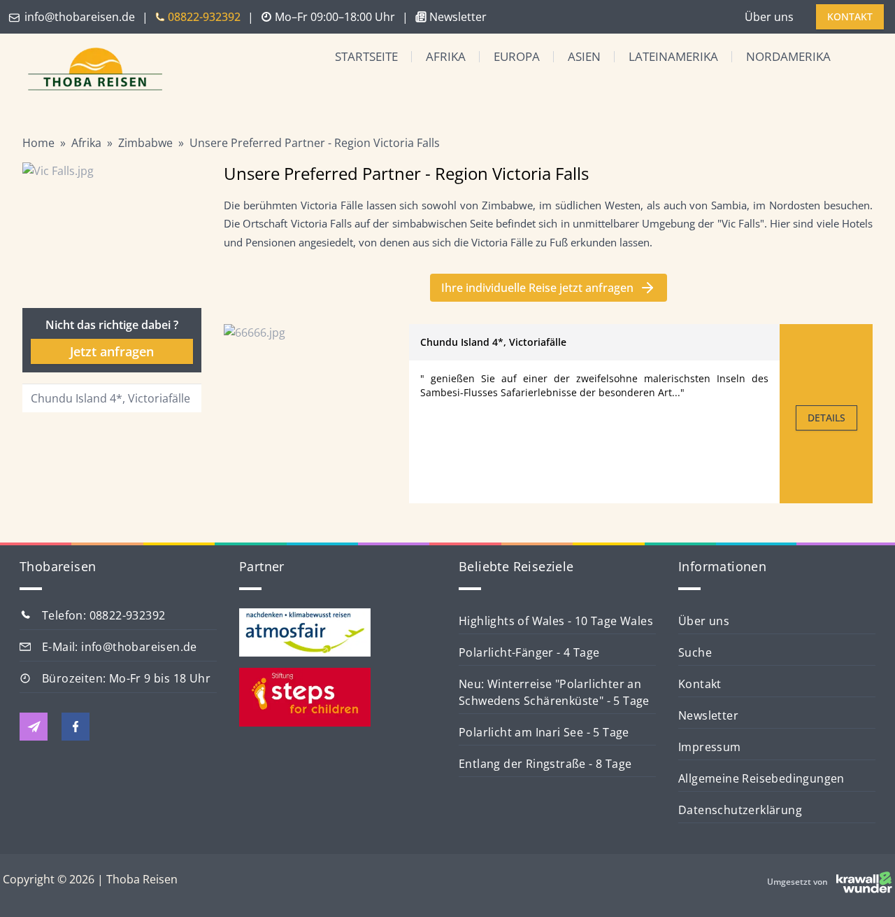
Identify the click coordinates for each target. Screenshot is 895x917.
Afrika (446, 56)
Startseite (366, 56)
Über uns (769, 16)
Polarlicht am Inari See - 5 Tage (544, 732)
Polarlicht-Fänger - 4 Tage (529, 652)
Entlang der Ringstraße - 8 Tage (545, 763)
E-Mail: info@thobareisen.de (119, 646)
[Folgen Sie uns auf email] (34, 727)
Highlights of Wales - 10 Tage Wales (556, 621)
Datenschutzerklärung (740, 810)
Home (38, 142)
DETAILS (826, 417)
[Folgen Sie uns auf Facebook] (76, 727)
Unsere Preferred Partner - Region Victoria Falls (314, 142)
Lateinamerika (673, 56)
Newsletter (708, 715)
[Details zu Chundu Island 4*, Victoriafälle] (316, 413)
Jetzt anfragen (112, 351)
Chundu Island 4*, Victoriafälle (110, 398)
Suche (695, 652)
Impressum (709, 747)
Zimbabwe (145, 142)
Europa (517, 56)
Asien (584, 56)
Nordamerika (788, 56)
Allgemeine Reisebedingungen (761, 778)
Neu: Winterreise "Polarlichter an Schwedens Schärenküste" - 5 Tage (554, 692)
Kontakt (700, 684)
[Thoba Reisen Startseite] (89, 70)
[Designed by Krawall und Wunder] (864, 882)
